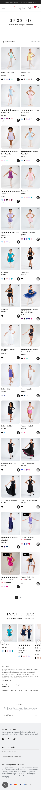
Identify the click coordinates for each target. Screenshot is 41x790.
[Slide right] (38, 642)
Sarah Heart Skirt (9, 579)
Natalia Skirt (25, 73)
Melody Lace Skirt (27, 389)
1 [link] (16, 597)
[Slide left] (2, 642)
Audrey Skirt (10, 193)
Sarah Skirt (30, 111)
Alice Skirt (9, 539)
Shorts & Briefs (34, 690)
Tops (26, 690)
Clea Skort (4, 309)
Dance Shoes (5, 690)
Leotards (13, 690)
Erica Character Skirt (8, 463)
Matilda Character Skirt (29, 500)
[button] (29, 7)
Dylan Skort (25, 272)
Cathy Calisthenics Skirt (9, 500)
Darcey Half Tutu (29, 311)
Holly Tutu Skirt (9, 153)
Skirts (20, 690)
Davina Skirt (25, 191)
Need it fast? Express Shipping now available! (20, 2)
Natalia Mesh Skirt (7, 73)
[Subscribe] (36, 715)
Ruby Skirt (29, 153)
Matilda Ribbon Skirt (28, 463)
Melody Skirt (10, 111)
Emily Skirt (4, 272)
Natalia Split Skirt (7, 426)
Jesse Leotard (24, 648)
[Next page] (24, 597)
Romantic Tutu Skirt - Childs (8, 350)
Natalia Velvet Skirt (27, 537)
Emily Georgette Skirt (28, 232)
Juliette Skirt (10, 234)
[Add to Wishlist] (18, 49)
